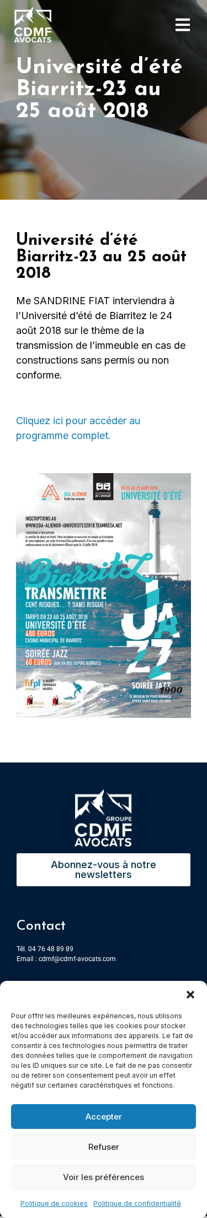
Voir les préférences (103, 1177)
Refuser (103, 1147)
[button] (190, 994)
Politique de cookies (54, 1203)
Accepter (104, 1116)
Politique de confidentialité (137, 1203)
